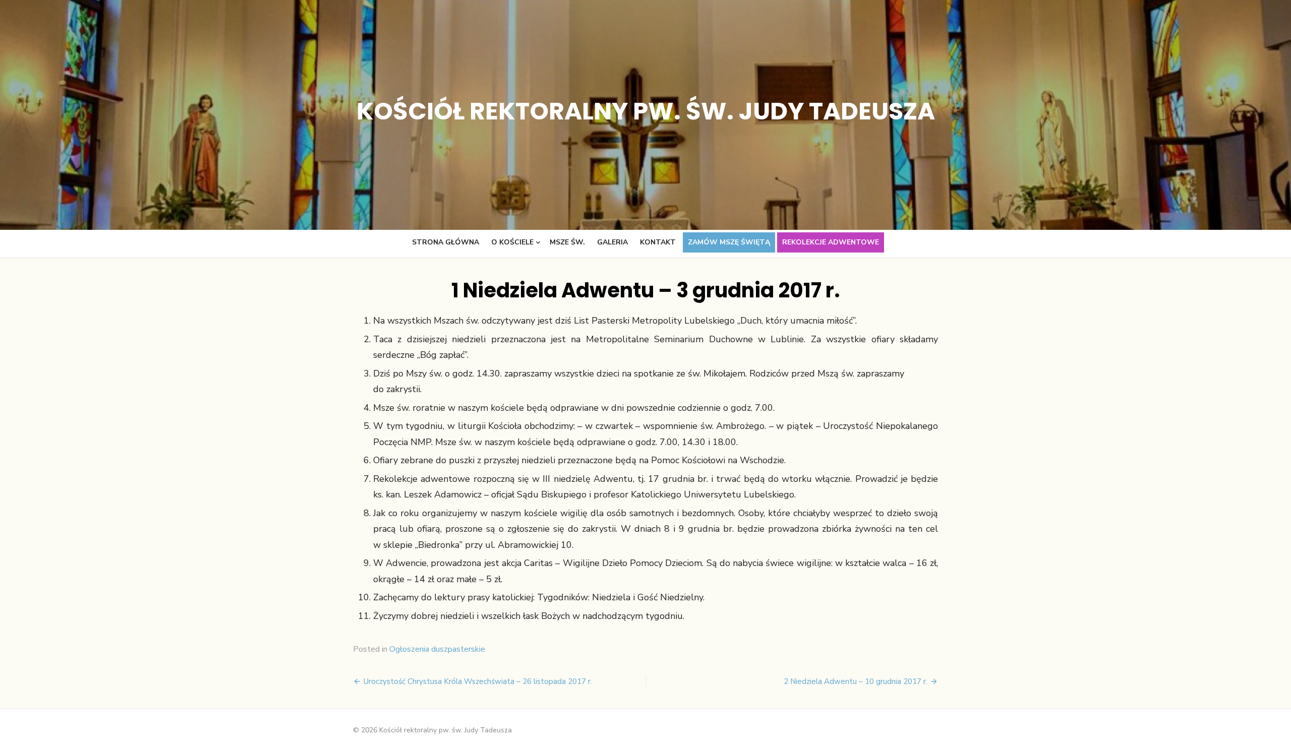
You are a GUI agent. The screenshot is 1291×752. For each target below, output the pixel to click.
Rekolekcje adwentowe (830, 242)
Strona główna (445, 242)
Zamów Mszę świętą (729, 242)
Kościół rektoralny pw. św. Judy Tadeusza (646, 111)
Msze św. (567, 242)
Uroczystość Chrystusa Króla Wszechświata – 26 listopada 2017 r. (478, 681)
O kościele (512, 242)
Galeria (612, 242)
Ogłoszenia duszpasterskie (437, 649)
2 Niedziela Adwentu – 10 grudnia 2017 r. (855, 681)
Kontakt (658, 242)
